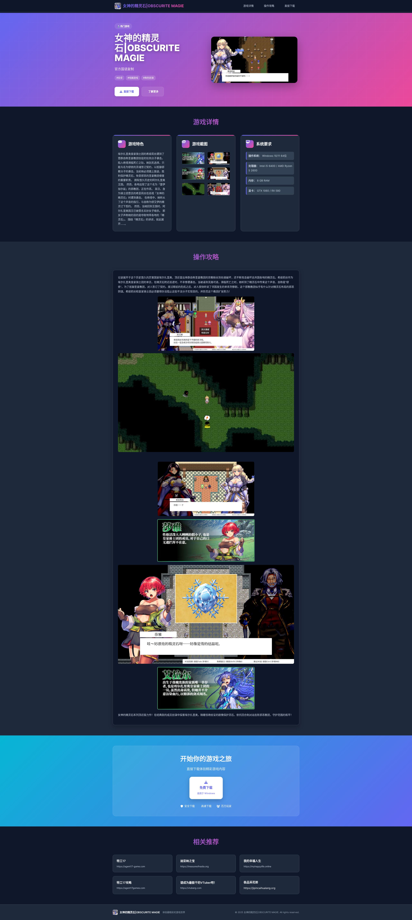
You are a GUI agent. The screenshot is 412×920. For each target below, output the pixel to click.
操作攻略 (269, 5)
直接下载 (290, 5)
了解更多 (153, 91)
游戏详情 (248, 5)
